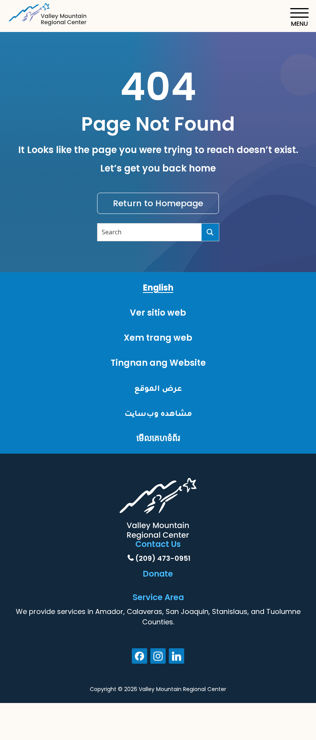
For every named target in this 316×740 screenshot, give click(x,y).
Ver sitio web (158, 313)
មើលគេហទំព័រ (158, 438)
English (158, 288)
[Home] (48, 13)
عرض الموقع (158, 388)
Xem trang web (158, 338)
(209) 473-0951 (162, 558)
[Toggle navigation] (299, 17)
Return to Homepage (158, 203)
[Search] (210, 232)
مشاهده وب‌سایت (158, 413)
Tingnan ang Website (158, 363)
